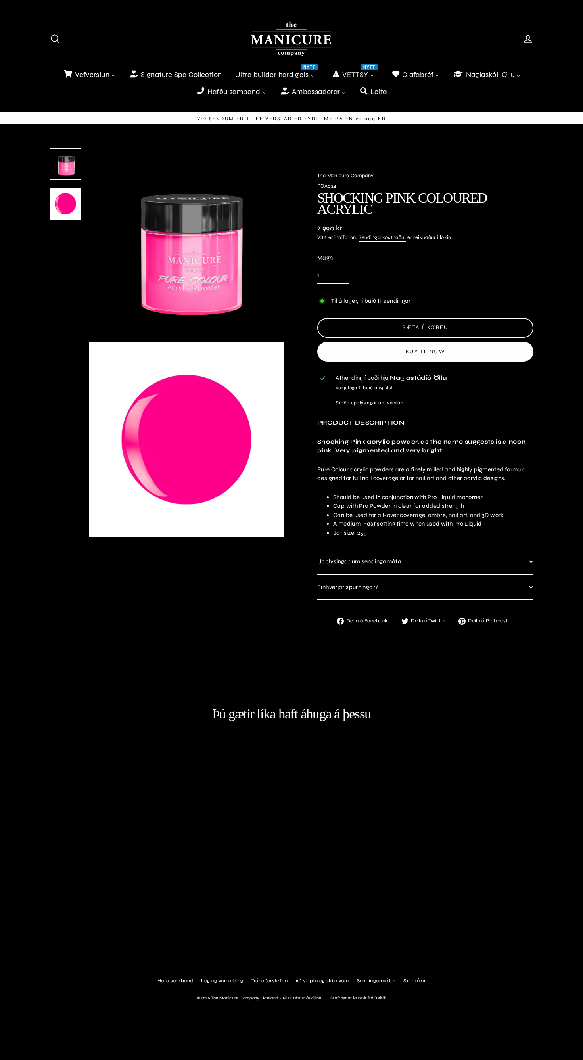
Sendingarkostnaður (382, 237)
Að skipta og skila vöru (322, 981)
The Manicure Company (345, 175)
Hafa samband (175, 981)
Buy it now (425, 351)
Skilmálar (414, 981)
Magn (325, 257)
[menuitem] (89, 74)
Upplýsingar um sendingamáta (359, 561)
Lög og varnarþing (222, 981)
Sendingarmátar (376, 981)
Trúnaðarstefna (269, 981)
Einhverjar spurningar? (347, 587)
